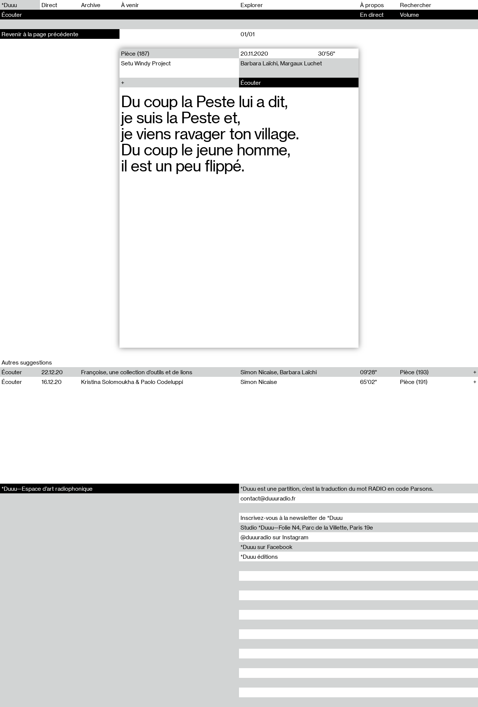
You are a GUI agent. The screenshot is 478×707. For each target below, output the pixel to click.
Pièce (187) (135, 53)
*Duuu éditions (259, 556)
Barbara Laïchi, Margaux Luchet (281, 63)
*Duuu (9, 4)
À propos (372, 4)
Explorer (251, 4)
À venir (130, 4)
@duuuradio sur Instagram (274, 537)
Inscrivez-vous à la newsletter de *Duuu (291, 517)
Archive (90, 4)
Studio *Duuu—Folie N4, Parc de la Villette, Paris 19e (306, 527)
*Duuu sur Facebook (266, 546)
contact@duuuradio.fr (268, 498)
